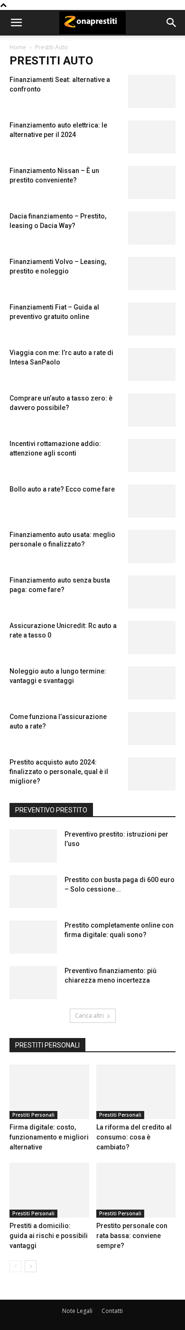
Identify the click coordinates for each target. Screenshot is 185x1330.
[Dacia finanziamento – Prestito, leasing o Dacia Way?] (152, 228)
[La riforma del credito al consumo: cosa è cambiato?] (136, 1092)
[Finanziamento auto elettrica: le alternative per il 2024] (152, 137)
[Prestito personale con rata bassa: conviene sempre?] (136, 1190)
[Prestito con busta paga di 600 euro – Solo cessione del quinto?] (33, 891)
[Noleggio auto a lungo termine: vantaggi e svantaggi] (152, 683)
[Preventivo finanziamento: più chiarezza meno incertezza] (33, 982)
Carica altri (89, 1015)
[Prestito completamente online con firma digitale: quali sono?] (33, 937)
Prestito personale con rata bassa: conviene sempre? (131, 1235)
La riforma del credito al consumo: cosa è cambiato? (134, 1137)
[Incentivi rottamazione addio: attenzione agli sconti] (152, 455)
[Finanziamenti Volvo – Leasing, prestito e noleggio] (152, 273)
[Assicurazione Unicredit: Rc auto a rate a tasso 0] (152, 637)
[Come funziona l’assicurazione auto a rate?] (152, 728)
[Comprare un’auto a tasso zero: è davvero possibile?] (152, 410)
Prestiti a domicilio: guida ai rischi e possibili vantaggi (48, 1235)
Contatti (112, 1311)
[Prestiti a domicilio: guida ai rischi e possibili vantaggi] (49, 1190)
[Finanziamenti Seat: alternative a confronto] (152, 91)
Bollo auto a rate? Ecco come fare (62, 489)
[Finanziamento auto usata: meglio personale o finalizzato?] (152, 546)
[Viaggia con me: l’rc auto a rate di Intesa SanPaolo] (152, 364)
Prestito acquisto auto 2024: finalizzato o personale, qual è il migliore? (58, 771)
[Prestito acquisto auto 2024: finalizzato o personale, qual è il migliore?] (152, 774)
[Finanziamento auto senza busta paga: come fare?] (152, 592)
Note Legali (77, 1311)
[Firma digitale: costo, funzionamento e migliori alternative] (49, 1092)
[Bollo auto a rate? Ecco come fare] (152, 501)
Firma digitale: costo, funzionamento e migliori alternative (49, 1137)
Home (17, 47)
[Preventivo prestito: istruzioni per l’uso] (33, 846)
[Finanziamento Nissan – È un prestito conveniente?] (152, 182)
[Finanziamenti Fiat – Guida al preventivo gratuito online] (152, 319)
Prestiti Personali (33, 1114)
